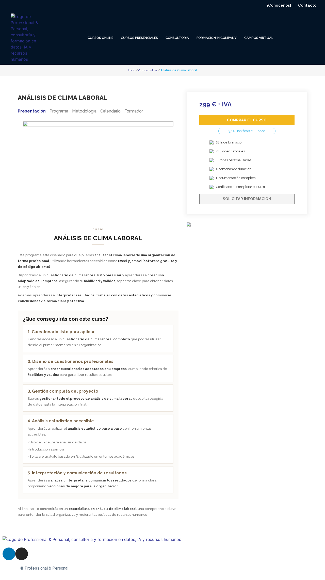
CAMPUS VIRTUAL (258, 38)
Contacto (307, 5)
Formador (133, 111)
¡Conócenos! (279, 5)
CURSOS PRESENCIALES (139, 38)
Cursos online (148, 70)
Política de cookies (248, 568)
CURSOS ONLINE (100, 38)
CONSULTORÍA (177, 38)
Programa (59, 111)
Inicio (132, 70)
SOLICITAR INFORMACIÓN (247, 199)
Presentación (32, 111)
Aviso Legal (175, 568)
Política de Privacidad (208, 568)
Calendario (110, 111)
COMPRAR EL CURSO (247, 120)
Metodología (84, 111)
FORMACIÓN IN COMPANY (217, 38)
